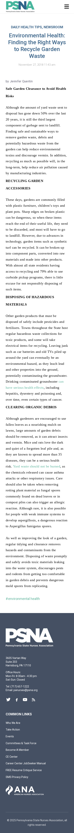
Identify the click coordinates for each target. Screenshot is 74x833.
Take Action (13, 729)
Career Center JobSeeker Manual (26, 763)
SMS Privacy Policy (17, 777)
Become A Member (17, 749)
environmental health (24, 599)
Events (10, 736)
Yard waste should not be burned (36, 466)
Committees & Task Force (21, 743)
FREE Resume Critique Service (24, 770)
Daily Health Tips (26, 27)
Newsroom (53, 27)
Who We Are (13, 722)
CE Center (12, 756)
